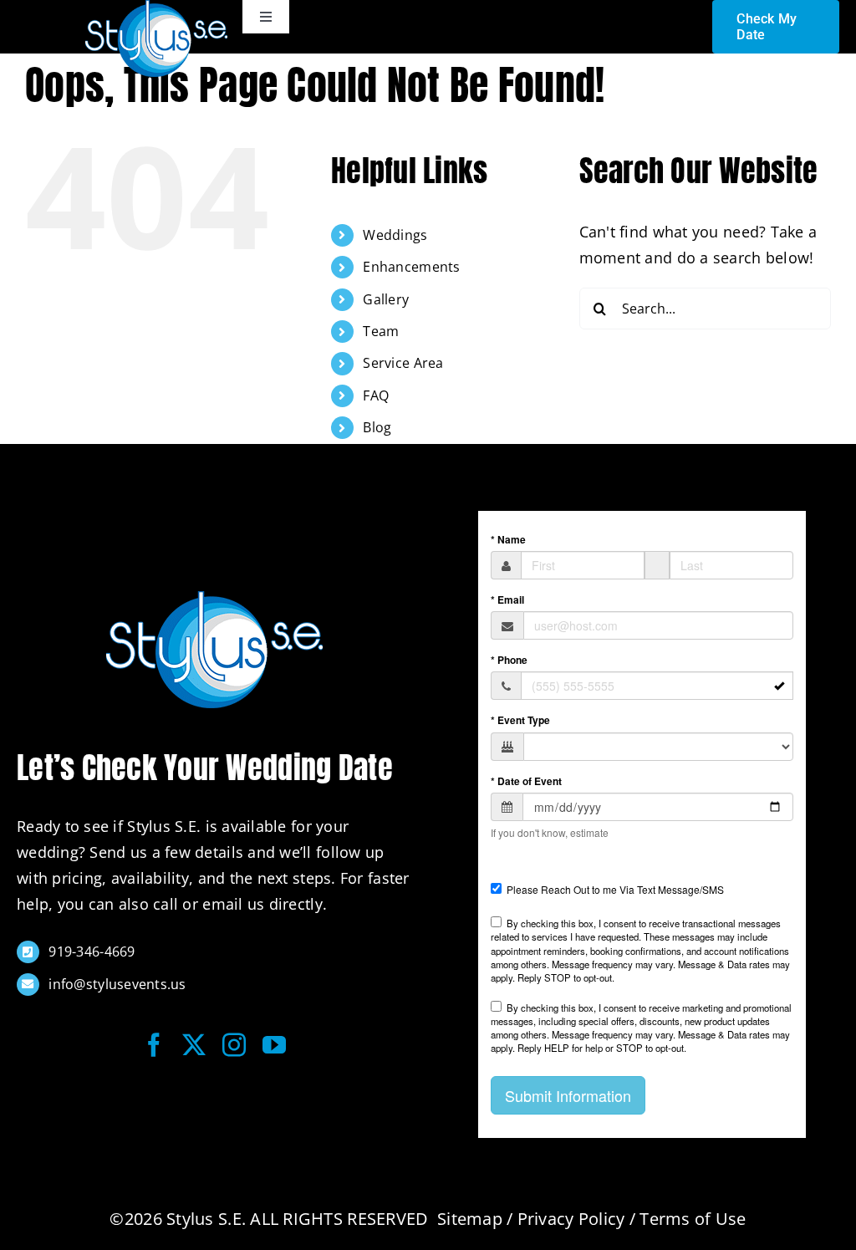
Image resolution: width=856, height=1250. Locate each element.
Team (381, 331)
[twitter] (194, 1045)
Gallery (386, 299)
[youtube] (274, 1045)
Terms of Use (692, 1218)
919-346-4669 (91, 951)
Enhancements (411, 267)
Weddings (395, 235)
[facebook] (154, 1045)
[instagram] (234, 1045)
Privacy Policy (571, 1218)
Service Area (403, 363)
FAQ (376, 395)
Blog (377, 427)
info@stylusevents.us (117, 984)
